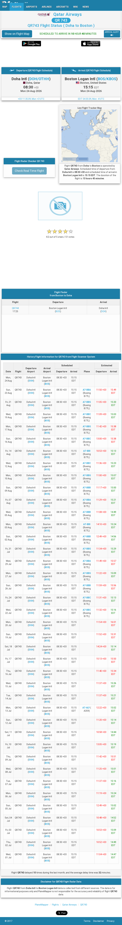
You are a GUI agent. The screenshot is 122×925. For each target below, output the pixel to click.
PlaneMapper (41, 904)
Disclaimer (100, 921)
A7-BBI (86, 451)
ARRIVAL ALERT (112, 32)
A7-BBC (87, 414)
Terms (88, 921)
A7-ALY (86, 707)
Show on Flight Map (17, 33)
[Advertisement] (61, 57)
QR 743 (61, 20)
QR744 (15, 308)
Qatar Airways (67, 14)
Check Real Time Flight (29, 170)
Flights (55, 904)
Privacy (112, 921)
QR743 (83, 904)
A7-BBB (87, 487)
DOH (103, 311)
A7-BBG (87, 402)
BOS (58, 311)
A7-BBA (87, 390)
